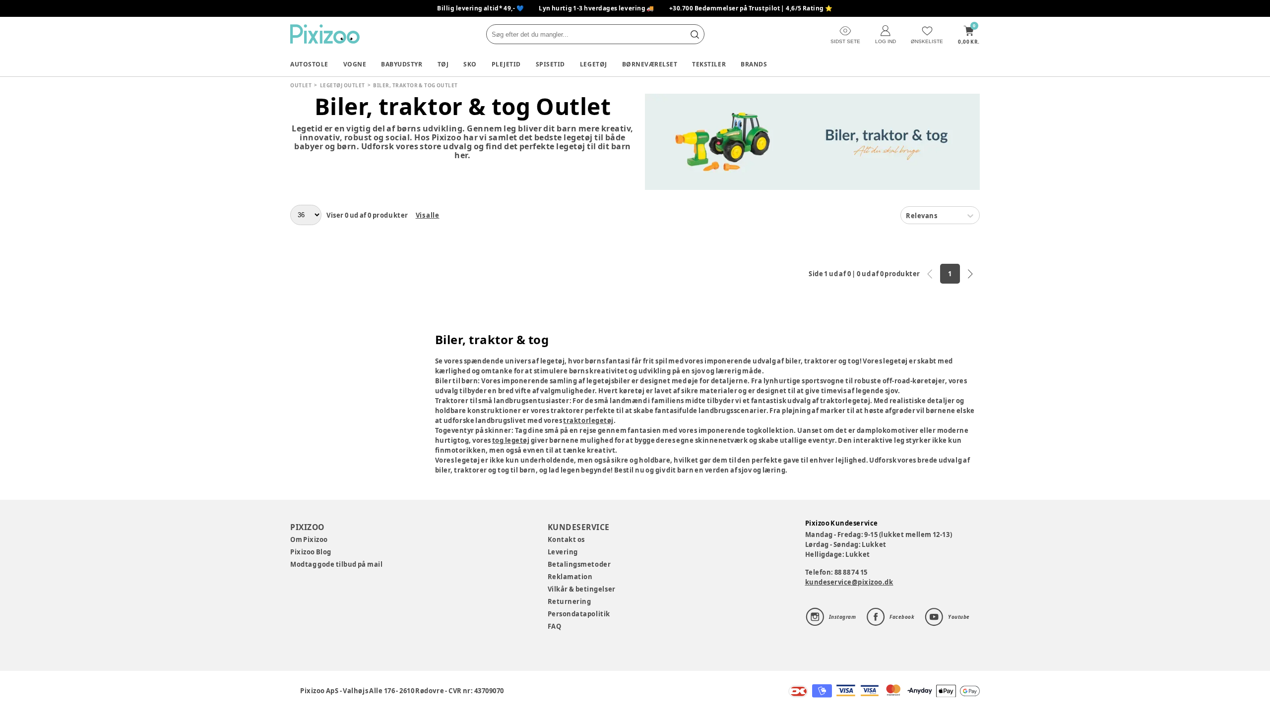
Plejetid (506, 64)
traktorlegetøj (588, 420)
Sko (470, 64)
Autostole (309, 64)
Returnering (569, 601)
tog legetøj (510, 440)
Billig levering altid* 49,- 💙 (480, 8)
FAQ (555, 626)
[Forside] (325, 34)
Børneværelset (650, 64)
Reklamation (570, 576)
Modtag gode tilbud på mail (336, 564)
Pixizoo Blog (310, 551)
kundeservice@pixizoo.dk (849, 582)
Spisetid (550, 64)
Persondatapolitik (579, 613)
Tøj (443, 64)
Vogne (355, 64)
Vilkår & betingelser (582, 589)
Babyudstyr (401, 64)
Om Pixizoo (309, 539)
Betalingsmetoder (579, 564)
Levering (563, 551)
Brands (754, 64)
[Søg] (694, 34)
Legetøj (593, 64)
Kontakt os (566, 539)
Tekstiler (709, 64)
